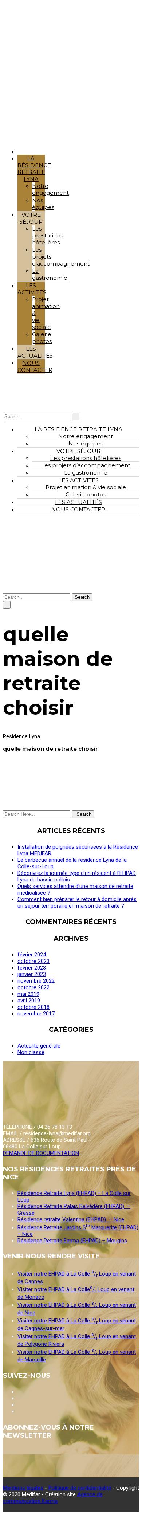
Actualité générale (38, 1045)
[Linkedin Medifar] (18, 1411)
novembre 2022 (36, 981)
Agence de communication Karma (53, 1497)
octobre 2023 (33, 961)
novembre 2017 (36, 1013)
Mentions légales (23, 1488)
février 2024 (31, 954)
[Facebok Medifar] (18, 1398)
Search (82, 597)
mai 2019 (28, 994)
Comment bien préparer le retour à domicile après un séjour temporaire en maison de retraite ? (77, 902)
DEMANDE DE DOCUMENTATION (41, 1153)
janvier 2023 (31, 974)
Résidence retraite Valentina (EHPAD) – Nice (70, 1219)
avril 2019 (28, 1000)
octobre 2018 (33, 1007)
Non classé (30, 1052)
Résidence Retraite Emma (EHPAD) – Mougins (72, 1240)
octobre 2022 (33, 987)
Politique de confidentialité (79, 1488)
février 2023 (31, 967)
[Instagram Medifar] (18, 1405)
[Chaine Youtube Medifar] (18, 1391)
